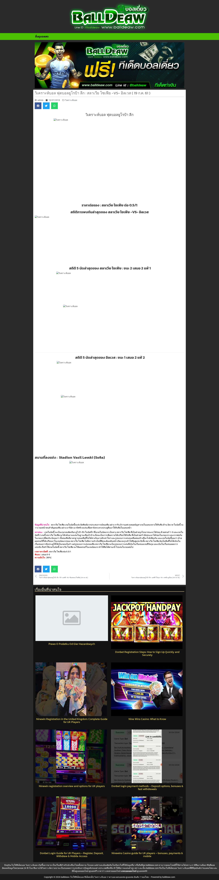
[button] (38, 105)
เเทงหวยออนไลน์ (113, 871)
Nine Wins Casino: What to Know (147, 719)
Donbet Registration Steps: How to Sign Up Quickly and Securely (147, 653)
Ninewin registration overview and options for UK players (72, 786)
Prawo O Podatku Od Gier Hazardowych (72, 643)
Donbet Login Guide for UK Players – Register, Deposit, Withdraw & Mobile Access (72, 855)
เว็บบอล (90, 865)
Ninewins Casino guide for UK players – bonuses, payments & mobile (147, 855)
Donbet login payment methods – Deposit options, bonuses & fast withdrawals (147, 788)
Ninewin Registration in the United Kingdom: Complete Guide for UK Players (71, 721)
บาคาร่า (101, 871)
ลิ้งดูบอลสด (42, 36)
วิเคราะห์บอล (71, 100)
